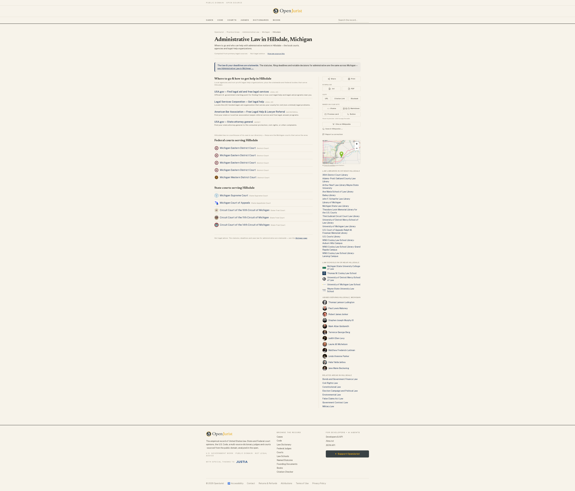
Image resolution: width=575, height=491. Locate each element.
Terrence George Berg (339, 332)
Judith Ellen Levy (336, 338)
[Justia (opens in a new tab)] (242, 462)
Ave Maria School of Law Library (337, 191)
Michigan (266, 32)
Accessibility (235, 483)
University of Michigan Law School (343, 284)
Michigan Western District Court (238, 177)
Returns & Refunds (268, 483)
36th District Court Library (335, 175)
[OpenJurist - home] (287, 11)
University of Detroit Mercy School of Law (343, 278)
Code (220, 20)
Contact (251, 483)
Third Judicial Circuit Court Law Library (340, 216)
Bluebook (354, 98)
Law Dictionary (284, 444)
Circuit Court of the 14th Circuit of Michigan (245, 224)
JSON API (330, 445)
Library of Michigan (331, 202)
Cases (209, 20)
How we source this (276, 54)
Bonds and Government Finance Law (340, 379)
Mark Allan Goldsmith (338, 326)
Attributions (286, 483)
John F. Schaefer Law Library (336, 199)
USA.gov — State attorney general (233, 121)
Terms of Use (302, 483)
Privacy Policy (319, 483)
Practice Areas (233, 32)
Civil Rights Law (330, 383)
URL (326, 98)
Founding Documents (287, 464)
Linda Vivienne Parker (338, 356)
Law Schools (283, 456)
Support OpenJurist (347, 454)
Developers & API (334, 437)
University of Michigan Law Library (338, 226)
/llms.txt (330, 441)
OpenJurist (219, 32)
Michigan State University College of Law (343, 267)
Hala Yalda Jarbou (337, 362)
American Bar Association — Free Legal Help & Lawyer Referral (249, 111)
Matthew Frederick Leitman (341, 350)
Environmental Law (331, 395)
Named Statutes (285, 460)
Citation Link (339, 98)
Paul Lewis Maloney (338, 308)
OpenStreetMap (329, 165)
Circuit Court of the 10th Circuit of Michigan (244, 210)
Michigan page (301, 238)
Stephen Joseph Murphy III (341, 320)
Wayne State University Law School (340, 290)
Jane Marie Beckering (338, 368)
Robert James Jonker (338, 314)
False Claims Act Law (332, 398)
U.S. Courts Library (331, 236)
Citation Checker (285, 472)
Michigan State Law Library (335, 206)
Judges (245, 20)
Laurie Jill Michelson (338, 344)
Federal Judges (284, 448)
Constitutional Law (331, 387)
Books (276, 20)
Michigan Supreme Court (234, 195)
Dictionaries (261, 20)
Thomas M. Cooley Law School (342, 273)
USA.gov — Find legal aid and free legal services (241, 91)
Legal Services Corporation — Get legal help (239, 101)
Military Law (328, 406)
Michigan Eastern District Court (238, 148)
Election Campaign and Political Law (340, 391)
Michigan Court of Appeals (235, 202)
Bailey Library (328, 195)
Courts (231, 20)
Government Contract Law (335, 402)
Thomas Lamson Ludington (341, 302)
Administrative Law (250, 32)
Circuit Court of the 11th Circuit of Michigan (244, 217)
